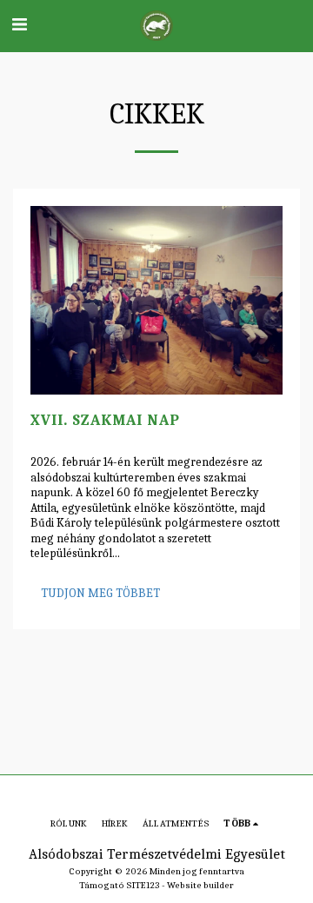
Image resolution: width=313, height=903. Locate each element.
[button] (19, 25)
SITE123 (143, 885)
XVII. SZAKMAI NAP (105, 419)
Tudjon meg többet (100, 593)
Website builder (200, 885)
